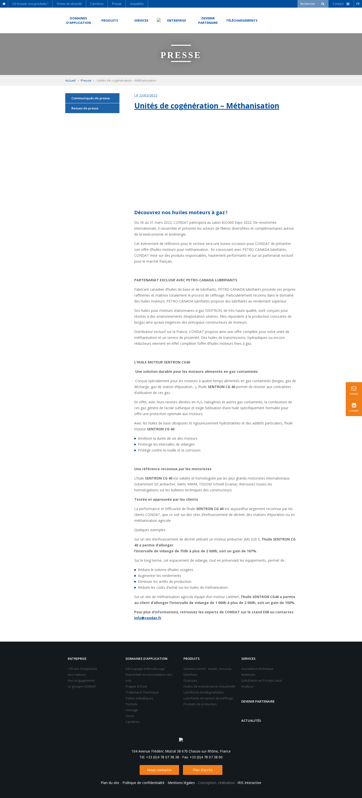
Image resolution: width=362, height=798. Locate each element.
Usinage (132, 710)
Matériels (248, 674)
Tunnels (132, 704)
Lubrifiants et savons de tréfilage (208, 698)
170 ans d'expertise (82, 668)
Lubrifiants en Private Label (261, 680)
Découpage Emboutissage (145, 668)
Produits (191, 658)
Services (248, 658)
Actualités (251, 720)
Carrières (133, 722)
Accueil (70, 80)
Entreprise (77, 658)
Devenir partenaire (258, 701)
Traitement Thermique (142, 692)
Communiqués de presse (90, 98)
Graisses (190, 680)
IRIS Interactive (249, 782)
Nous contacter (159, 770)
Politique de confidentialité (143, 782)
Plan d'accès (203, 770)
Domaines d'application (146, 658)
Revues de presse (85, 108)
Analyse (247, 686)
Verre (130, 716)
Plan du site (110, 782)
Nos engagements (81, 680)
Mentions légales (181, 782)
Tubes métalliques (139, 698)
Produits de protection (200, 704)
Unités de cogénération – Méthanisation (206, 106)
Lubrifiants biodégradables (203, 692)
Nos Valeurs (77, 674)
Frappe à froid (136, 686)
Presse (86, 80)
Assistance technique (257, 668)
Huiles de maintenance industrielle (209, 686)
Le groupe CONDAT (82, 686)
